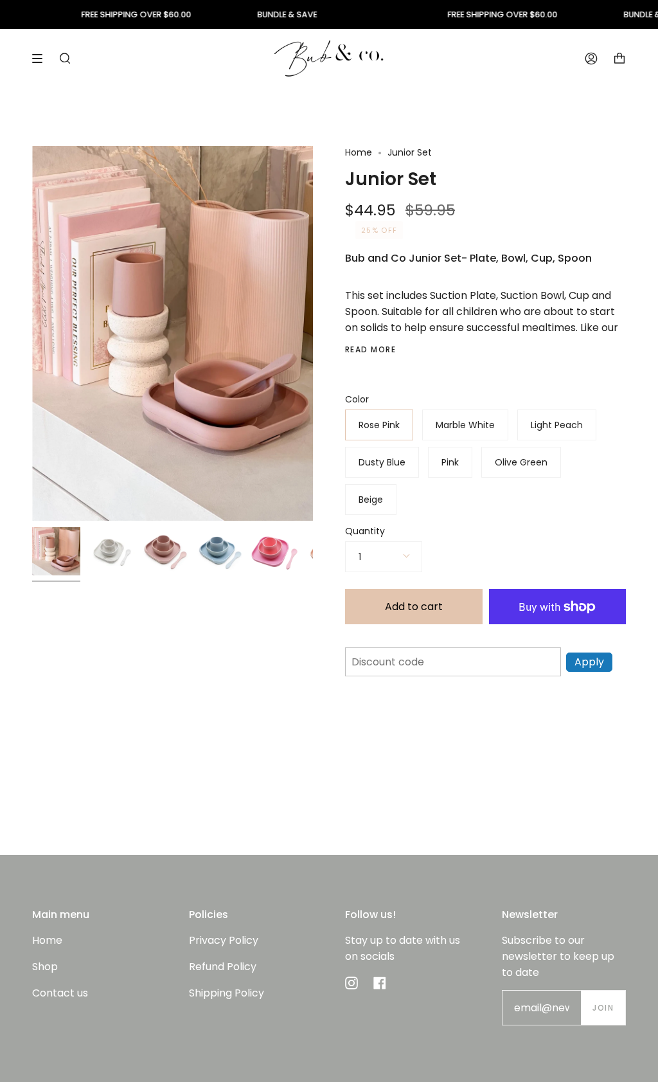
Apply (589, 661)
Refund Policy (222, 966)
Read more (370, 350)
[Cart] (619, 58)
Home (358, 152)
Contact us (60, 993)
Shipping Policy (226, 993)
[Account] (591, 58)
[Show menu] (41, 58)
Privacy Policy (223, 940)
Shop (45, 966)
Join (603, 1007)
